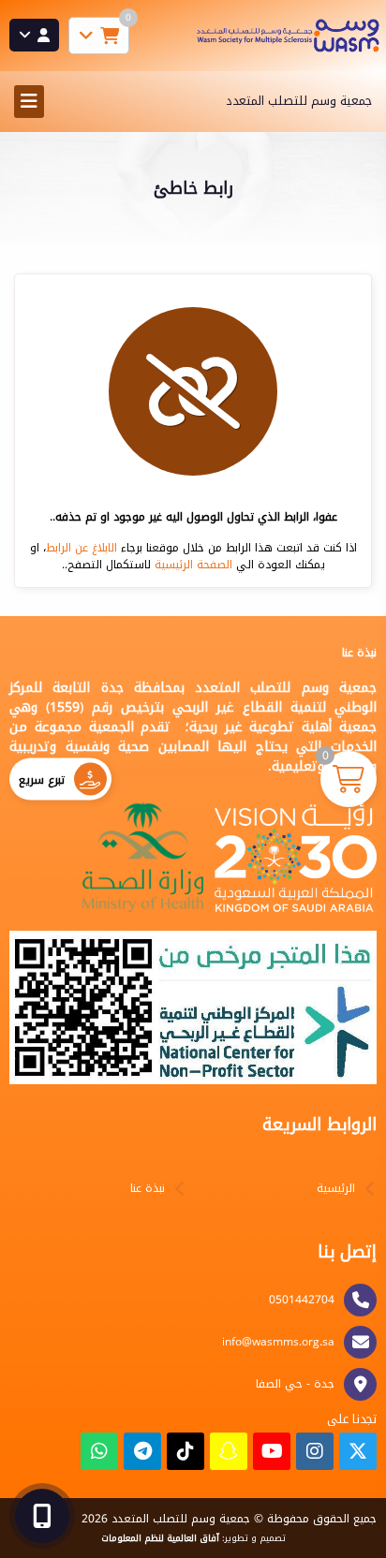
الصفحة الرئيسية (193, 564)
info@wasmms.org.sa (278, 1341)
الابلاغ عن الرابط (81, 547)
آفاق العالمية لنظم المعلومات (160, 1538)
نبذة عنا (147, 1188)
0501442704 (301, 1299)
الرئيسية (336, 1188)
